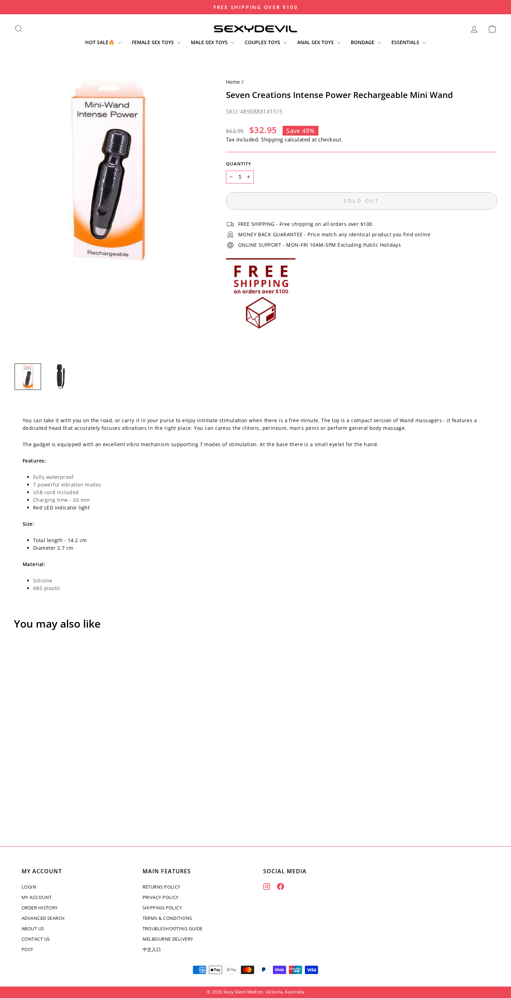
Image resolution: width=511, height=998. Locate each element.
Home (233, 82)
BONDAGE (363, 42)
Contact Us (36, 939)
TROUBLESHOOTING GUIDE (173, 928)
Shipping (272, 139)
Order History (40, 908)
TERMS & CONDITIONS (167, 918)
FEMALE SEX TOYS (153, 42)
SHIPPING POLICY (162, 908)
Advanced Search (43, 918)
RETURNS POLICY (161, 887)
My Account (37, 897)
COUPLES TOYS (263, 42)
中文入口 (152, 949)
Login (29, 887)
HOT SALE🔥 (100, 42)
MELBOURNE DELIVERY (168, 939)
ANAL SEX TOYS (316, 42)
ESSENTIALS (406, 42)
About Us (33, 928)
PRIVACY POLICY (161, 897)
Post (27, 949)
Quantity (238, 164)
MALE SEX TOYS (210, 42)
